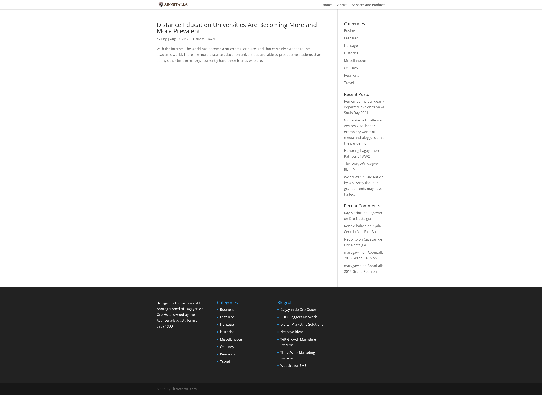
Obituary (351, 68)
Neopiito (351, 239)
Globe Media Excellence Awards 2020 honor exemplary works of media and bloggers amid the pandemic (364, 132)
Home (327, 5)
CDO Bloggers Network (298, 317)
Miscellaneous (355, 60)
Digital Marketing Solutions (301, 324)
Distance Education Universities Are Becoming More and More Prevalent (237, 28)
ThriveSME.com (184, 389)
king (164, 39)
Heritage (351, 45)
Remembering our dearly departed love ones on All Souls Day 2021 (364, 107)
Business (198, 39)
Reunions (351, 75)
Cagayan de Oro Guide (298, 309)
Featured (351, 38)
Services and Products (368, 5)
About (342, 5)
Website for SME (293, 365)
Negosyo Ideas (292, 331)
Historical (351, 53)
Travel (210, 39)
